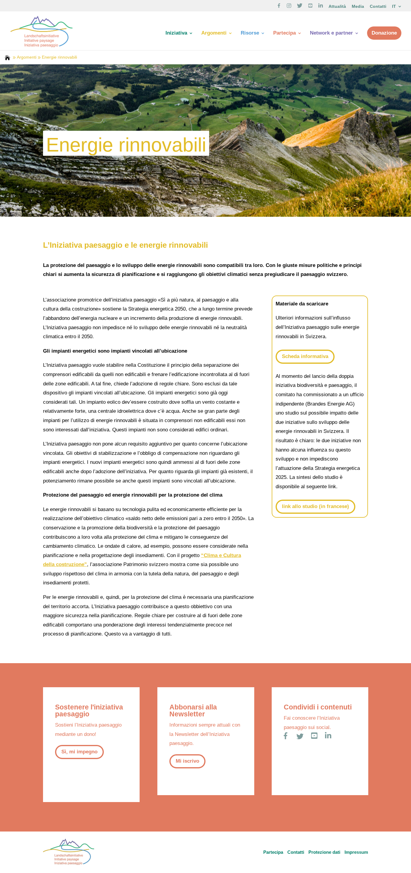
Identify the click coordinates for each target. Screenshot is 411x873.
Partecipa (284, 33)
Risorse (250, 33)
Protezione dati (324, 852)
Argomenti (214, 33)
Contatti (378, 6)
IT (394, 6)
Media (358, 6)
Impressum (356, 852)
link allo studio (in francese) (315, 506)
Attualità (337, 6)
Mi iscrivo (187, 761)
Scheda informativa (305, 356)
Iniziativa (176, 33)
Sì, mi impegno (79, 752)
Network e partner (331, 33)
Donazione (384, 33)
